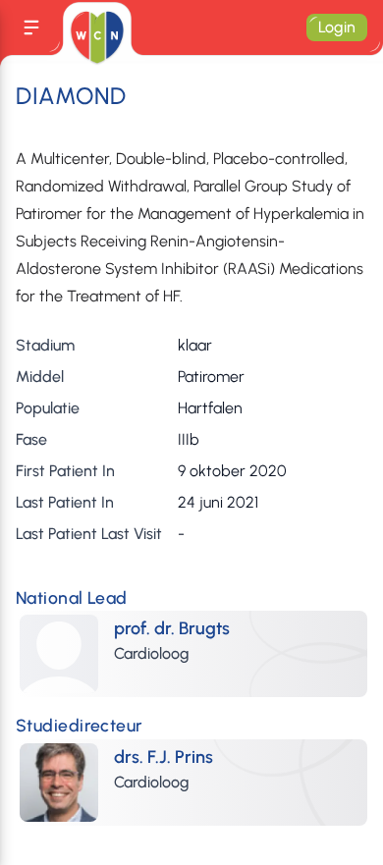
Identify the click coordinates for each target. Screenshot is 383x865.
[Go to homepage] (96, 37)
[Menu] (31, 27)
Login (337, 27)
